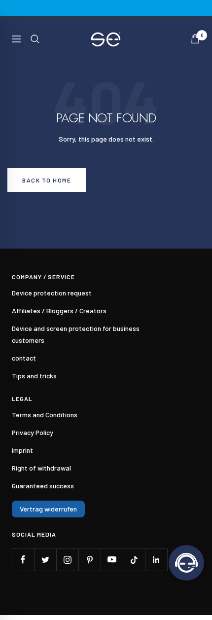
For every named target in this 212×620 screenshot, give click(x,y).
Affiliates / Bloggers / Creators (59, 310)
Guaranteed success (43, 485)
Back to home (46, 180)
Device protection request (52, 293)
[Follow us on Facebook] (23, 559)
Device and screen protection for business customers (76, 334)
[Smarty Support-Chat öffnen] (186, 563)
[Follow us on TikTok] (134, 559)
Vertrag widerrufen (48, 509)
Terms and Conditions (44, 414)
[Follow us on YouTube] (112, 559)
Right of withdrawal (41, 468)
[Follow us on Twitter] (45, 559)
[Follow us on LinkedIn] (156, 559)
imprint (22, 450)
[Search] (35, 39)
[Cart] (195, 38)
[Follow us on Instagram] (67, 559)
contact (24, 358)
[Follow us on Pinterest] (89, 559)
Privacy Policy (32, 432)
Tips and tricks (34, 375)
